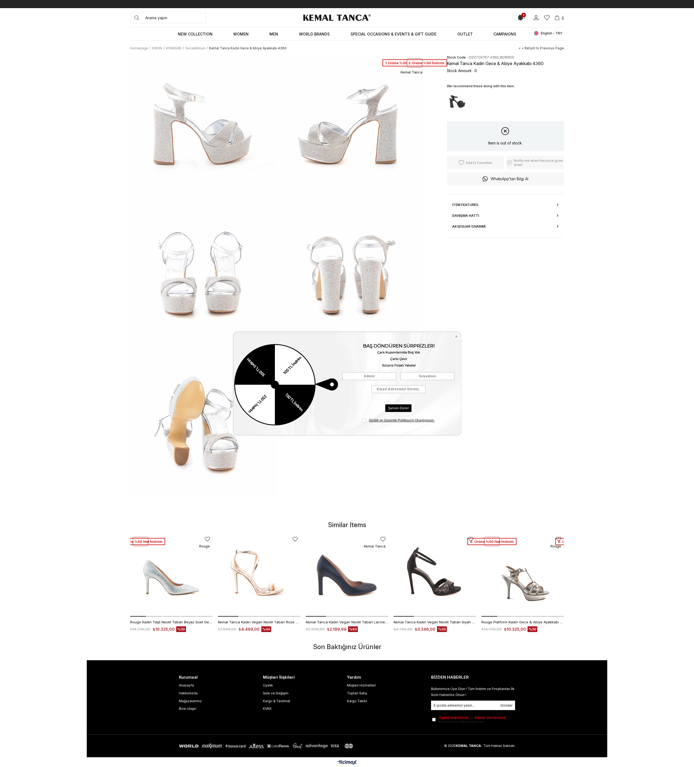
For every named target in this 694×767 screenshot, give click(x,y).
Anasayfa (186, 685)
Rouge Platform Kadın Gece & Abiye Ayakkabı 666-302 (522, 622)
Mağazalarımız (190, 701)
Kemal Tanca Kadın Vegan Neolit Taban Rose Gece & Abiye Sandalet (259, 622)
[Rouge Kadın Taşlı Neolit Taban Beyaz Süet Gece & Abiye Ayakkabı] (171, 575)
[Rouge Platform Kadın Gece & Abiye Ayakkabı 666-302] (522, 575)
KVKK (267, 709)
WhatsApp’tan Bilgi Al (509, 178)
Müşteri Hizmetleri (361, 685)
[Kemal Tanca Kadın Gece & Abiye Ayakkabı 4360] (457, 102)
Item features (465, 205)
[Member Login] (536, 17)
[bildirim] (519, 18)
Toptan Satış (357, 693)
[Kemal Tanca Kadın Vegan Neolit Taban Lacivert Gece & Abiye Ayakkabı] (347, 575)
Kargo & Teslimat (276, 701)
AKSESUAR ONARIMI (469, 226)
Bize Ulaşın (187, 709)
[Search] (136, 17)
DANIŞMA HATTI (465, 216)
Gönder (506, 705)
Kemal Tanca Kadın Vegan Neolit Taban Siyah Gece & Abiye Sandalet (435, 622)
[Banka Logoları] (267, 746)
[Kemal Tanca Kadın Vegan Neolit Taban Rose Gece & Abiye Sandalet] (259, 575)
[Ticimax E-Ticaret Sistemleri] (347, 763)
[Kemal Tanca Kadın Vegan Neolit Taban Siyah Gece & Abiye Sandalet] (435, 575)
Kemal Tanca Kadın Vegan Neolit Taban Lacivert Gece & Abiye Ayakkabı (347, 622)
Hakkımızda (188, 693)
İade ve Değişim (275, 693)
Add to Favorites (207, 539)
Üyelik (268, 685)
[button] (138, 616)
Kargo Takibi (357, 701)
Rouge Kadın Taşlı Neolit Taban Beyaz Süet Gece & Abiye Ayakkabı (171, 622)
